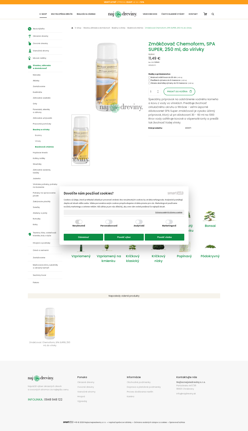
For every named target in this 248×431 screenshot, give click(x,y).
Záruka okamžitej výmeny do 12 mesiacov (172, 83)
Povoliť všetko (164, 237)
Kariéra (130, 396)
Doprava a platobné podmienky (144, 386)
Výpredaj (82, 401)
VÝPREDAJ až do (124, 2)
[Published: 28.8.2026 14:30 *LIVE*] (75, 422)
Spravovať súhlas (177, 422)
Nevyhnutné (78, 225)
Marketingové (169, 225)
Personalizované (108, 225)
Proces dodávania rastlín (140, 391)
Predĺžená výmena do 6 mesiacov (169, 80)
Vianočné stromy (86, 391)
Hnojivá (81, 396)
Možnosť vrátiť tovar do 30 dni (166, 77)
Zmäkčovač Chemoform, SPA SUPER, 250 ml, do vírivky (50, 344)
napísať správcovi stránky (120, 422)
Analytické (139, 225)
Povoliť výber (124, 237)
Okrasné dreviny (85, 382)
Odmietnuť (83, 237)
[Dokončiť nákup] (205, 14)
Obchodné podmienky (139, 382)
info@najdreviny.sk (186, 393)
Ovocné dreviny (85, 386)
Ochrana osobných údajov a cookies (168, 212)
